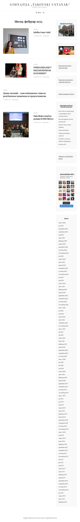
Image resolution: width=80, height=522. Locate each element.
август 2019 (62, 396)
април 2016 (62, 496)
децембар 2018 (63, 420)
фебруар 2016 (63, 502)
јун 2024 (61, 256)
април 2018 (62, 438)
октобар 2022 (63, 302)
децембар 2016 (63, 481)
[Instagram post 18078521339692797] (60, 182)
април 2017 (62, 468)
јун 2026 (61, 226)
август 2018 (62, 432)
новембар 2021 (63, 323)
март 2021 (62, 341)
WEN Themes (54, 518)
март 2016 (62, 499)
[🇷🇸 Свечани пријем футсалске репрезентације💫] (68, 194)
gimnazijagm (46, 36)
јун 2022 (61, 311)
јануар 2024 (62, 265)
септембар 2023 (63, 274)
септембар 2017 (63, 456)
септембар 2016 (63, 490)
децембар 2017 (63, 447)
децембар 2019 (63, 383)
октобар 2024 (63, 250)
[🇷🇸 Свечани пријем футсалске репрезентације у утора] (60, 198)
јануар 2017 (62, 478)
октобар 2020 (63, 356)
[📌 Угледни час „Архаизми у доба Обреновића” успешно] (60, 186)
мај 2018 (61, 435)
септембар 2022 (63, 305)
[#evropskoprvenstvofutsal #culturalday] (72, 198)
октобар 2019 (63, 390)
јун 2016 (61, 493)
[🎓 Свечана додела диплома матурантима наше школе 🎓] (72, 182)
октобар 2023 (63, 271)
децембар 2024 (63, 247)
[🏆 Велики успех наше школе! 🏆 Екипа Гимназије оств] (64, 198)
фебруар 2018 (63, 444)
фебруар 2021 (63, 344)
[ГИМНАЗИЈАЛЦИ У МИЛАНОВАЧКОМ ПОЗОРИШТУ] (16, 70)
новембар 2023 (63, 268)
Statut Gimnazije (63, 130)
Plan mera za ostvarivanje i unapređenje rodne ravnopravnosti (66, 113)
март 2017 (62, 472)
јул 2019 (61, 399)
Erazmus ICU (62, 144)
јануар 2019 (62, 417)
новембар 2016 (63, 484)
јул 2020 (61, 362)
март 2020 (62, 374)
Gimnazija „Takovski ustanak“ (40, 4)
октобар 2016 (63, 487)
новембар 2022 (63, 298)
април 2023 (62, 283)
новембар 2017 (63, 450)
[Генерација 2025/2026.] (60, 190)
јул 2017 (61, 459)
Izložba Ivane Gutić (42, 32)
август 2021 (62, 329)
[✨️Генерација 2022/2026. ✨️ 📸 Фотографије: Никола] (68, 186)
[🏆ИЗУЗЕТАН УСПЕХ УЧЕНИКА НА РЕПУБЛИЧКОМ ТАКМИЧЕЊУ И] (60, 194)
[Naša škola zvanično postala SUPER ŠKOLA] (16, 124)
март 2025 (62, 238)
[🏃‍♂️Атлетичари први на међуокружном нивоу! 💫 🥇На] (72, 194)
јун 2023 (61, 277)
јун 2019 (61, 402)
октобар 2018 (63, 426)
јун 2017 (61, 462)
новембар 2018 (63, 423)
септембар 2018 (63, 429)
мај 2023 (61, 280)
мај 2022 (61, 314)
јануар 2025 (62, 244)
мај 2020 (61, 368)
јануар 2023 (62, 292)
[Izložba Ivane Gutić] (16, 41)
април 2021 (62, 338)
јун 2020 (61, 365)
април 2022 (62, 317)
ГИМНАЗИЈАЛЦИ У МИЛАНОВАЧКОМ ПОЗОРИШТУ (42, 70)
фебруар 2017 (63, 475)
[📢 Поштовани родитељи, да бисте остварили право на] (64, 182)
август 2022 (62, 308)
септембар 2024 (63, 253)
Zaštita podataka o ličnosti (66, 94)
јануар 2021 (62, 347)
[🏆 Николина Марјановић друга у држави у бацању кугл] (72, 190)
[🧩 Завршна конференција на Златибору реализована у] (64, 194)
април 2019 (62, 408)
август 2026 (62, 223)
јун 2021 (61, 332)
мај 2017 (61, 465)
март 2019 (62, 411)
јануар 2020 (62, 380)
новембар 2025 (63, 232)
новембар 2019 (63, 387)
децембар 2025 (63, 229)
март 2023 (62, 286)
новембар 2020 (63, 353)
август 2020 (62, 359)
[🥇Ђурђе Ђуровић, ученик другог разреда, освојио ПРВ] (68, 190)
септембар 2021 (63, 326)
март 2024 (62, 262)
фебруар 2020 (63, 377)
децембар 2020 (63, 350)
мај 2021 (61, 335)
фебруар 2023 (63, 289)
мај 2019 (61, 405)
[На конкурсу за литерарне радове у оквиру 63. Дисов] (72, 186)
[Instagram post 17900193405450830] (64, 190)
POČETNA (35, 29)
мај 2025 (61, 235)
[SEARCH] (43, 12)
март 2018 (62, 441)
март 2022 (62, 320)
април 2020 (62, 371)
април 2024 (62, 259)
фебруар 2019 (63, 414)
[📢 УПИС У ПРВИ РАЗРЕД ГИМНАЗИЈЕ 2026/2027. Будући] (68, 182)
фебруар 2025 (63, 241)
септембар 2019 (63, 393)
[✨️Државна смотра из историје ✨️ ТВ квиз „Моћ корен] (64, 186)
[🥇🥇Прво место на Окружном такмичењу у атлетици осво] (68, 198)
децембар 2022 (63, 295)
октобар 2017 (63, 453)
